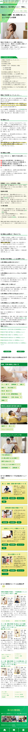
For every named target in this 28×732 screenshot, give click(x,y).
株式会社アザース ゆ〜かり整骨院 (8, 724)
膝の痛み (8, 620)
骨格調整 (22, 109)
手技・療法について (12, 1)
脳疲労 (3, 426)
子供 (20, 620)
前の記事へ (8, 351)
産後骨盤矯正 (5, 467)
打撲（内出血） (15, 397)
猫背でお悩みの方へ (6, 461)
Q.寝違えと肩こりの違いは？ (11, 81)
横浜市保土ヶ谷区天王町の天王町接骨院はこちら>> (14, 329)
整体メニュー (20, 1)
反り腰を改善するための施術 (9, 458)
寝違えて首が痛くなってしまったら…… (11, 60)
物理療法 (21, 318)
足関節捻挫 (4, 397)
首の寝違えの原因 (6, 63)
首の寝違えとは (6, 61)
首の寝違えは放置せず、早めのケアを (11, 72)
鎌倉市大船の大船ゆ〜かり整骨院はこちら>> (12, 334)
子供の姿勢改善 (5, 455)
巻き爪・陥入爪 (5, 390)
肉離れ (3, 400)
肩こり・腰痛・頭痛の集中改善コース (13, 483)
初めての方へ (7, 1)
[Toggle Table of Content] (2, 57)
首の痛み (25, 10)
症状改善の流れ (23, 1)
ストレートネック (6, 429)
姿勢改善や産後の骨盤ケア (13, 508)
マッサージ (4, 656)
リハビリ (3, 620)
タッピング (20, 498)
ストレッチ (17, 10)
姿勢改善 (15, 467)
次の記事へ (20, 351)
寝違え (21, 10)
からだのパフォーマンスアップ (10, 435)
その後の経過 (8, 69)
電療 (4, 501)
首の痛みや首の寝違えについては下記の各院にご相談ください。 (14, 87)
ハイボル (5, 573)
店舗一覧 (3, 1)
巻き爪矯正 (27, 1)
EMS (19, 522)
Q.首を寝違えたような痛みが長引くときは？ (15, 84)
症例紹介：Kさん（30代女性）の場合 (11, 65)
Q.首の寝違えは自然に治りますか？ (13, 76)
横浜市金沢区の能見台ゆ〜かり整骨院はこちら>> (13, 337)
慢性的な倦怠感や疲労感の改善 (10, 406)
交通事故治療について (16, 1)
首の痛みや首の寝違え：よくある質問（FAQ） (13, 73)
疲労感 (21, 694)
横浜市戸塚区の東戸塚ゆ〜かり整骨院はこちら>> (13, 332)
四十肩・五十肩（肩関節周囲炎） (10, 394)
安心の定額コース (13, 554)
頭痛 (21, 384)
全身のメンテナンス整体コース (13, 528)
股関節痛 (13, 384)
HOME (1, 0)
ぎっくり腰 (4, 384)
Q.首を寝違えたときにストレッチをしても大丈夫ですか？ (16, 78)
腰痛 (2, 387)
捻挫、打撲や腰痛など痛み (9, 364)
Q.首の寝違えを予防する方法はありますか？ (15, 82)
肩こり (11, 426)
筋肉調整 (14, 217)
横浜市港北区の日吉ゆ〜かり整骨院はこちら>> (13, 340)
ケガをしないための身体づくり (9, 464)
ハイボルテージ (7, 654)
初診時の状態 (8, 67)
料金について (9, 1)
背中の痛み (17, 696)
